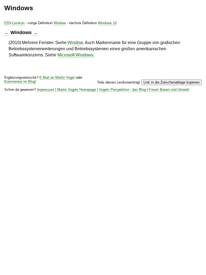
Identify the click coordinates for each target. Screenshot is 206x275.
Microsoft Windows (75, 55)
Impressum (45, 90)
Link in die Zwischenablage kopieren (172, 82)
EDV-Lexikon (14, 23)
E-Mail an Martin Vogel (57, 77)
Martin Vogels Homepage (76, 90)
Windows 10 (107, 23)
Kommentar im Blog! (20, 81)
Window (60, 23)
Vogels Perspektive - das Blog (122, 90)
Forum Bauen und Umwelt (169, 90)
